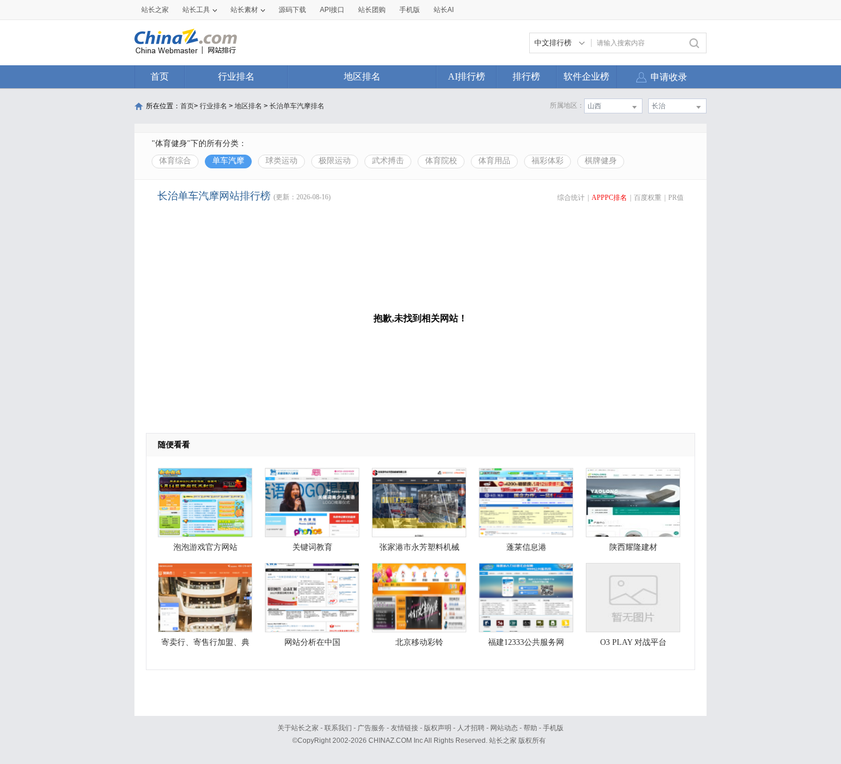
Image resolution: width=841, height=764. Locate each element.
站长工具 (196, 10)
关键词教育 (312, 547)
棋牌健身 (601, 160)
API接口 (332, 10)
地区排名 (362, 76)
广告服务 (371, 728)
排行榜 (526, 76)
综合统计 (571, 198)
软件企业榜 (586, 76)
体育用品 (494, 160)
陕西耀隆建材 (633, 547)
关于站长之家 (298, 728)
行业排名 (236, 76)
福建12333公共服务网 (526, 642)
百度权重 (647, 198)
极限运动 (335, 160)
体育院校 (441, 160)
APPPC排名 (609, 198)
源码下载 (292, 10)
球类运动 (281, 160)
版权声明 (437, 728)
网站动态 (504, 728)
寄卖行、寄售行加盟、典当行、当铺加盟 (205, 645)
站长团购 (372, 10)
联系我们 (338, 728)
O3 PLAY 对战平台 (633, 642)
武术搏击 (388, 160)
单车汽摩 (228, 160)
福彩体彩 (547, 160)
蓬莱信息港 (526, 547)
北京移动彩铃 (419, 642)
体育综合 (175, 160)
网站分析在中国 (312, 642)
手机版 (553, 728)
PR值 (676, 198)
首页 (159, 76)
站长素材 (244, 10)
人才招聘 (471, 728)
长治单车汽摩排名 (296, 106)
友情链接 (404, 728)
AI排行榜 (466, 76)
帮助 (530, 728)
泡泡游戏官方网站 (205, 547)
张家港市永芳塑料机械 (419, 547)
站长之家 (155, 10)
